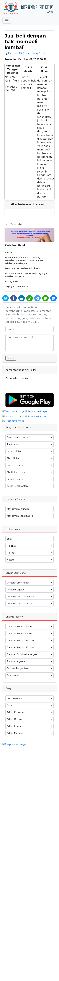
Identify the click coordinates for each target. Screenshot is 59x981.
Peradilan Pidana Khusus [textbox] (20, 633)
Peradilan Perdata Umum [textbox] (20, 640)
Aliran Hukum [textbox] (14, 458)
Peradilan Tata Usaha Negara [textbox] (22, 654)
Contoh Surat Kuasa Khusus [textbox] (21, 603)
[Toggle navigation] (6, 21)
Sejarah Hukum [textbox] (15, 451)
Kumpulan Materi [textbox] (16, 698)
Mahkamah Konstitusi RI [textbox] (20, 516)
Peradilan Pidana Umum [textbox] (20, 626)
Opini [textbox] (9, 705)
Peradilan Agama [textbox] (16, 661)
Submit (11, 358)
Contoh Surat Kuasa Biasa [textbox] (20, 596)
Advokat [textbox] (11, 545)
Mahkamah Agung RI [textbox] (18, 509)
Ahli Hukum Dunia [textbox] (16, 472)
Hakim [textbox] (10, 552)
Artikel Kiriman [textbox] (14, 726)
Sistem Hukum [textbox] (15, 465)
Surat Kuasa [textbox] (13, 675)
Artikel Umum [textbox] (14, 719)
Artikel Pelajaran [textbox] (15, 712)
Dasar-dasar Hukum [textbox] (17, 437)
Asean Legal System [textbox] (18, 486)
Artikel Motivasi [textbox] (15, 733)
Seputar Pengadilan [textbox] (17, 668)
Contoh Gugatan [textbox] (16, 589)
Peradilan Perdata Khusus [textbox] (20, 647)
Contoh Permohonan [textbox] (18, 582)
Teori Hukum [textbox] (13, 444)
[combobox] (29, 437)
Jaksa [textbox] (10, 539)
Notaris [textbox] (10, 559)
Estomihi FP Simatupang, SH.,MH (28, 53)
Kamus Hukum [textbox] (15, 479)
